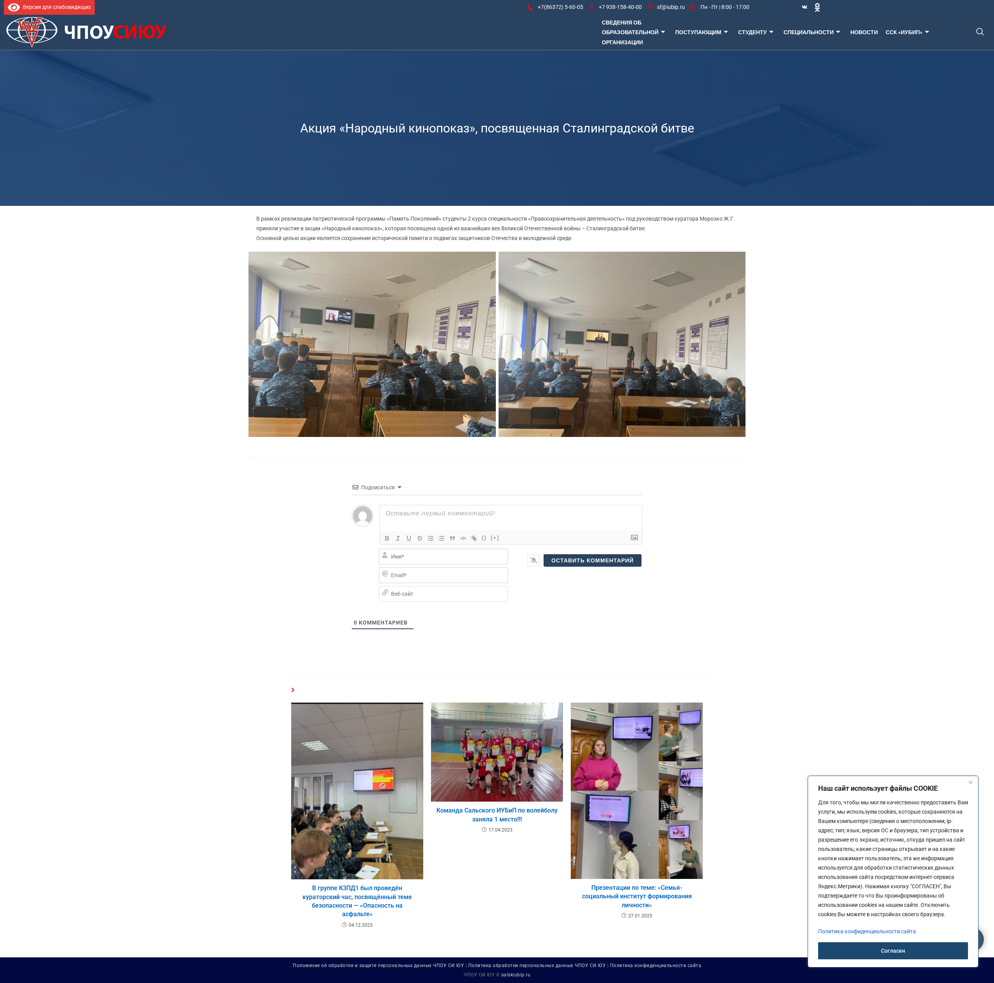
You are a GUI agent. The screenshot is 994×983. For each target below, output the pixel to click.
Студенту (752, 32)
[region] (893, 871)
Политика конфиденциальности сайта (656, 965)
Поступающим (698, 32)
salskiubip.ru (516, 975)
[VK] (804, 7)
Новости (864, 32)
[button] (980, 32)
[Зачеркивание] (419, 538)
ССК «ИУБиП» (904, 32)
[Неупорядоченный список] (441, 538)
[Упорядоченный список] (430, 538)
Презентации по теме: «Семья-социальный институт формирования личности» (637, 896)
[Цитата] (452, 538)
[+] (495, 538)
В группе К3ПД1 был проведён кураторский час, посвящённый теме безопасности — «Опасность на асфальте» (357, 901)
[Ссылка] (474, 538)
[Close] (970, 782)
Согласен (893, 951)
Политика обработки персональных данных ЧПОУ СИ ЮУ (537, 965)
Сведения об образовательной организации (630, 32)
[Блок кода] (463, 538)
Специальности (809, 32)
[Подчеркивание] (408, 538)
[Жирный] (387, 538)
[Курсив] (398, 538)
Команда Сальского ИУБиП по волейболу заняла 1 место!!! (497, 815)
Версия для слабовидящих (55, 7)
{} (484, 538)
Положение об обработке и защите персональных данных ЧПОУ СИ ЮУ (378, 965)
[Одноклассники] (817, 7)
